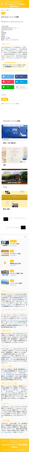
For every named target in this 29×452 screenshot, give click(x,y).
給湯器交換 (15, 299)
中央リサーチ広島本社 (15, 58)
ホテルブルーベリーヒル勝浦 (11, 121)
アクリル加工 (13, 349)
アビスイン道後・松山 (16, 273)
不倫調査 (6, 49)
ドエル (5, 187)
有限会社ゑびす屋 (15, 263)
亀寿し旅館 (6, 209)
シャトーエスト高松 (16, 283)
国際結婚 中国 (7, 65)
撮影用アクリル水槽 (8, 356)
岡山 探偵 (8, 372)
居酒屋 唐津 (4, 423)
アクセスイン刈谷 (15, 253)
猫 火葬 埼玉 (9, 391)
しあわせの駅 (7, 432)
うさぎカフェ (13, 406)
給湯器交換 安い (20, 301)
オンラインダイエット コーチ (17, 323)
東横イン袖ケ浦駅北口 (9, 143)
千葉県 (4, 94)
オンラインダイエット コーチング (16, 320)
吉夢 (4, 165)
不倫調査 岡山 (10, 374)
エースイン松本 (14, 244)
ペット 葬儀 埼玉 (21, 391)
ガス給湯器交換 (18, 294)
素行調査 (12, 49)
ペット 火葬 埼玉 (13, 389)
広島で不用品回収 (17, 333)
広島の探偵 (4, 47)
